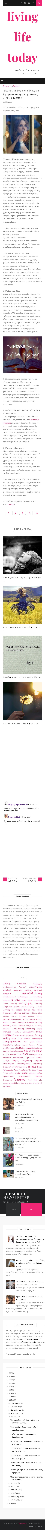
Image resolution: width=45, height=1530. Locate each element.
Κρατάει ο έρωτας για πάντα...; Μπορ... (22, 677)
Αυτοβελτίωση (32, 993)
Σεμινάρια (29, 1057)
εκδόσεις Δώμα (36, 1013)
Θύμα (20, 1038)
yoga (9, 1086)
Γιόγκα (23, 1000)
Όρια (19, 1054)
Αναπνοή (22, 987)
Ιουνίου (14, 1483)
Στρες (16, 1060)
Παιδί (25, 1054)
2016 (11, 1396)
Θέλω (17, 1036)
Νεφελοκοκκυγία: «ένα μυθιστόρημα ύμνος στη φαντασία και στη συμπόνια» (26, 1117)
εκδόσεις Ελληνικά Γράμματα (14, 1016)
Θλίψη (14, 1038)
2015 (11, 1400)
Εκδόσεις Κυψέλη (29, 1019)
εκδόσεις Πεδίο (10, 1025)
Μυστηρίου (14, 1051)
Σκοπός (39, 1057)
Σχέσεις (16, 86)
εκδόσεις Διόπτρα (21, 1013)
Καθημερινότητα (12, 1041)
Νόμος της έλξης (33, 1050)
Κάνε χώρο (29, 1042)
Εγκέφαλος (7, 1013)
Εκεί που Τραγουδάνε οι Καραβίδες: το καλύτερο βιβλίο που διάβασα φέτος (30, 1263)
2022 (11, 1380)
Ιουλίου (14, 1416)
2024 (11, 1373)
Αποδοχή (7, 990)
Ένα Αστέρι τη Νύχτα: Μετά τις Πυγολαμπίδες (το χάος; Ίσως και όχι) (28, 1158)
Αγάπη (6, 983)
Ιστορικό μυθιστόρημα (33, 1038)
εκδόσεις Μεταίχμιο (18, 1022)
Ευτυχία (8, 1035)
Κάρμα (39, 1042)
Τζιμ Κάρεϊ (32, 1070)
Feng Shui (32, 1080)
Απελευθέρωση (35, 987)
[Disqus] (22, 768)
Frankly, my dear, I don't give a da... (21, 724)
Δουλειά (39, 1007)
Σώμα (39, 1067)
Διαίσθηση (38, 1000)
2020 (11, 1386)
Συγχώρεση (7, 86)
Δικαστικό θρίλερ (27, 1007)
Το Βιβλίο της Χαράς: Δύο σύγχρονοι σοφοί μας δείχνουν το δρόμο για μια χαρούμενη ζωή (30, 1239)
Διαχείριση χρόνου (11, 1006)
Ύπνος (5, 1073)
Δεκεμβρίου (15, 1403)
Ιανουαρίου (15, 1500)
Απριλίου (14, 1490)
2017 (11, 1393)
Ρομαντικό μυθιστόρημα (13, 1057)
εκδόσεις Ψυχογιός (26, 1026)
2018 (11, 1390)
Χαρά (24, 1072)
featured (19, 1079)
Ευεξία (39, 1032)
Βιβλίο (15, 1000)
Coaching (38, 1076)
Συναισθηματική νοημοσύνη (29, 1064)
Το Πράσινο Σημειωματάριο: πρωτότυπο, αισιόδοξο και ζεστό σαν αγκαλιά (28, 1141)
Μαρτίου (14, 1493)
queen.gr (10, 504)
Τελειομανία (8, 1070)
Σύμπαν (38, 1060)
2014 (11, 1503)
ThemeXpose (22, 1523)
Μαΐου (13, 1486)
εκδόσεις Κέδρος (35, 1016)
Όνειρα (13, 1054)
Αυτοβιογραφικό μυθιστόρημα (15, 997)
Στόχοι (6, 1060)
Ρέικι (40, 1054)
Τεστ (16, 1070)
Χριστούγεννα (8, 1076)
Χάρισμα (32, 1073)
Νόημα (20, 1051)
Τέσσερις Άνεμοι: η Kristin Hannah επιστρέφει (25, 1172)
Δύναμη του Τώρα (33, 1010)
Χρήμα (39, 1073)
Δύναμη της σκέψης (12, 1010)
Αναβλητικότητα (9, 987)
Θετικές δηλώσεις (27, 1035)
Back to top (34, 1526)
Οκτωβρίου (15, 1406)
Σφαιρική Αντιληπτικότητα (15, 1067)
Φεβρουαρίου (16, 1496)
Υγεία (39, 1070)
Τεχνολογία (23, 1070)
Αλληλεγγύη (37, 984)
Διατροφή (38, 1004)
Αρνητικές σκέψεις (22, 990)
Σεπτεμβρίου (16, 1410)
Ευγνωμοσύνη (28, 1032)
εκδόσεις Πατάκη (34, 1022)
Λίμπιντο (32, 1045)
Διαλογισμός (25, 1003)
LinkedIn (34, 1339)
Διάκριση (13, 1004)
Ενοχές (39, 1029)
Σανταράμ (19, 1128)
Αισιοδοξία (21, 983)
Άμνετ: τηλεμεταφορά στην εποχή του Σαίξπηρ (28, 1100)
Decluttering (7, 1080)
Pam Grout (33, 1083)
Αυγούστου (15, 1413)
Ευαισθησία (17, 1032)
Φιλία (11, 1073)
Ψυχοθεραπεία (24, 1076)
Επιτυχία (7, 1032)
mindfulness (15, 1083)
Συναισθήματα (8, 1064)
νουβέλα (6, 1054)
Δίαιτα (5, 1004)
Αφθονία (6, 1000)
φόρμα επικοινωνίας (28, 1342)
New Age (24, 1083)
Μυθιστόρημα (25, 1048)
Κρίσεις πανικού (21, 1045)
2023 (11, 1376)
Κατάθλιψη (8, 1045)
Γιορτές (30, 1000)
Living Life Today (22, 36)
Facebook (24, 1339)
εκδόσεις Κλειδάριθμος (12, 1019)
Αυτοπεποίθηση (36, 997)
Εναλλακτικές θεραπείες (23, 1028)
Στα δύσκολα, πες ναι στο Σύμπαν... (30, 1281)
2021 (11, 1383)
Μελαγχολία (14, 1048)
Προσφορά (33, 1054)
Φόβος (18, 1073)
